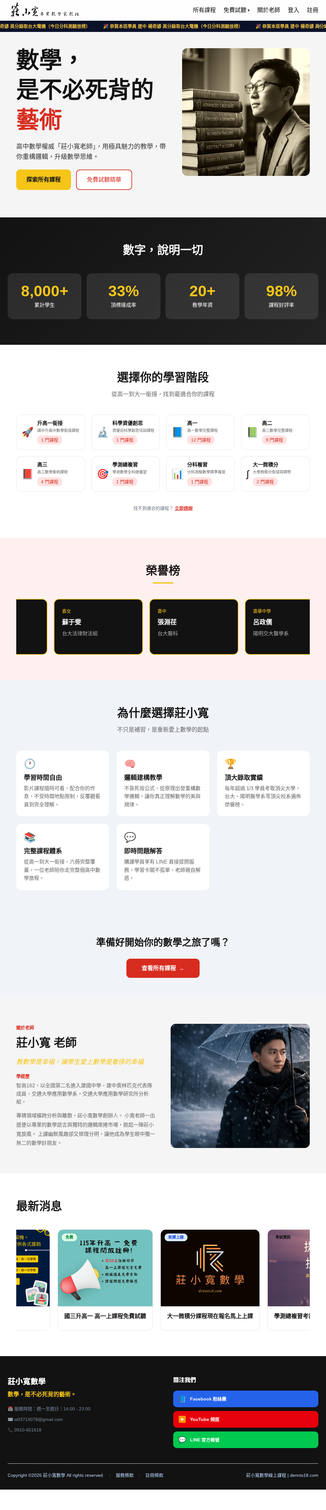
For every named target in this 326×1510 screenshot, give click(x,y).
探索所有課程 (43, 180)
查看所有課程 (163, 968)
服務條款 (125, 1475)
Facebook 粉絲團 (202, 1398)
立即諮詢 (184, 508)
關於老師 (268, 10)
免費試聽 (236, 10)
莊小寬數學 (27, 1381)
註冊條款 (154, 1475)
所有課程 (204, 10)
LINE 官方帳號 (198, 1439)
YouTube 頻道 (198, 1419)
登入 (293, 10)
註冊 (312, 10)
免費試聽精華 (104, 180)
